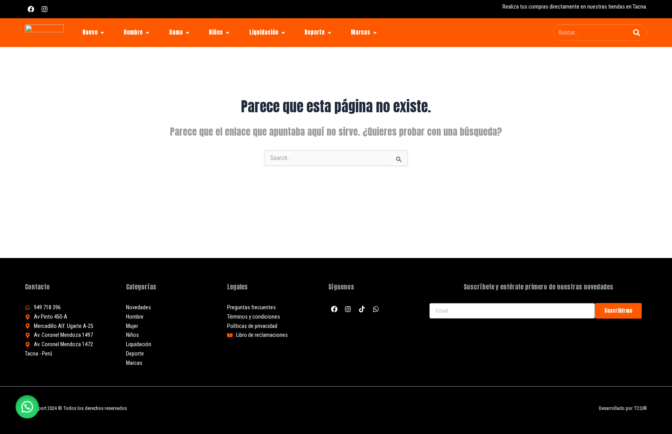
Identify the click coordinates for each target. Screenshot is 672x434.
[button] (27, 406)
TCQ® (640, 408)
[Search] (636, 32)
